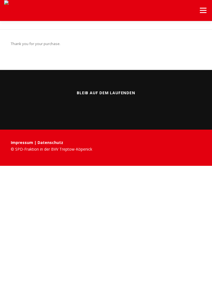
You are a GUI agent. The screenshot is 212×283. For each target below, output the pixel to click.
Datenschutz (50, 142)
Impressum (22, 142)
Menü (203, 10)
